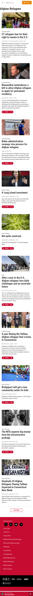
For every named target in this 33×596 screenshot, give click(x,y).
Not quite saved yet (11, 236)
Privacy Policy (7, 535)
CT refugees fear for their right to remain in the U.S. (15, 36)
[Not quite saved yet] (16, 222)
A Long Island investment (15, 192)
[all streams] (31, 594)
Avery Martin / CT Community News (10, 41)
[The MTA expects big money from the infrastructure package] (16, 418)
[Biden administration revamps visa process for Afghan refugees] (16, 127)
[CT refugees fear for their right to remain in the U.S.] (16, 20)
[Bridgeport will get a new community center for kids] (16, 373)
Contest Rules (7, 550)
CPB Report (6, 546)
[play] (3, 594)
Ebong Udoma (5, 98)
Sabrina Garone (5, 196)
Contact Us (6, 532)
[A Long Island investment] (16, 179)
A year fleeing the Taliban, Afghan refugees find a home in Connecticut (16, 336)
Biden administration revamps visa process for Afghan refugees (14, 144)
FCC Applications (7, 554)
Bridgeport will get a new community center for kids (15, 389)
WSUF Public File (7, 565)
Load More (16, 510)
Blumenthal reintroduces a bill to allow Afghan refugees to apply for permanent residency (16, 89)
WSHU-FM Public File (8, 561)
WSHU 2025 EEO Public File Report (12, 539)
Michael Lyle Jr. (5, 343)
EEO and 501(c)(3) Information (11, 543)
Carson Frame (5, 290)
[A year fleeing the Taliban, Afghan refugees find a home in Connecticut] (16, 320)
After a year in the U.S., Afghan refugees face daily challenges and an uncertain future (16, 282)
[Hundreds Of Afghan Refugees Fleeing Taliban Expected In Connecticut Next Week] (16, 467)
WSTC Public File (7, 569)
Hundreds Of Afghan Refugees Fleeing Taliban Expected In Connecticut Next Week (14, 486)
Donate (27, 2)
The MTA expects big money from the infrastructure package (16, 434)
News (3, 275)
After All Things (5, 190)
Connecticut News (6, 31)
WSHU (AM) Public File (9, 558)
